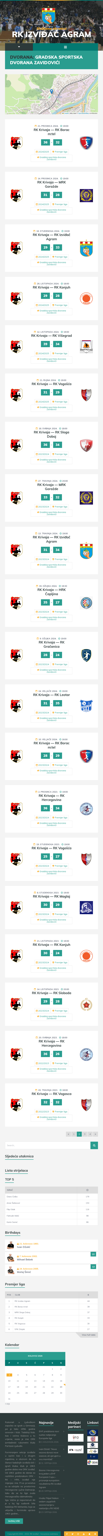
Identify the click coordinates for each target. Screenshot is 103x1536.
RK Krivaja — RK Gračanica (51, 644)
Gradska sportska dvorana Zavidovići (53, 158)
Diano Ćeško (12, 1196)
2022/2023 (43, 1063)
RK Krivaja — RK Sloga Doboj (51, 434)
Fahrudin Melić (13, 1216)
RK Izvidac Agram (22, 1301)
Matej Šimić (24, 1272)
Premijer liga (61, 151)
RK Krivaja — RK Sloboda (51, 993)
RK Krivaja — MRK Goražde (51, 184)
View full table (88, 1335)
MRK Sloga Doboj (22, 1312)
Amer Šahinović (13, 1203)
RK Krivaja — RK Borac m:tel (51, 132)
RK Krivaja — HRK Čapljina (51, 592)
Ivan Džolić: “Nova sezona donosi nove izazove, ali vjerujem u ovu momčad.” (49, 1454)
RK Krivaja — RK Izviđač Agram (51, 237)
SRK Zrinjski (20, 1329)
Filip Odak (11, 1209)
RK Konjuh (19, 1318)
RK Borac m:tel (21, 1307)
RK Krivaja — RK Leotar (51, 695)
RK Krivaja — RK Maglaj (51, 896)
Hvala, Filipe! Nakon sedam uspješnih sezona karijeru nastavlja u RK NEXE (49, 1503)
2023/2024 (43, 454)
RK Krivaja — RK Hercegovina (51, 798)
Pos (9, 1295)
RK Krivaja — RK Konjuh (51, 287)
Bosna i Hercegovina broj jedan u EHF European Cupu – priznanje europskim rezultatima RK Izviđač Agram (50, 1479)
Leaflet (66, 113)
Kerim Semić (12, 1222)
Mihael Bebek (25, 1259)
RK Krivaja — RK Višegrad (51, 336)
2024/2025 (43, 151)
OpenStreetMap (83, 113)
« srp (7, 1403)
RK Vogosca (20, 1323)
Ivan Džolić (23, 1246)
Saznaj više (14, 1521)
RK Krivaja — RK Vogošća (51, 384)
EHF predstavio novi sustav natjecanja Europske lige (49, 1434)
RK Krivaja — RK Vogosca (51, 1094)
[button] (51, 91)
